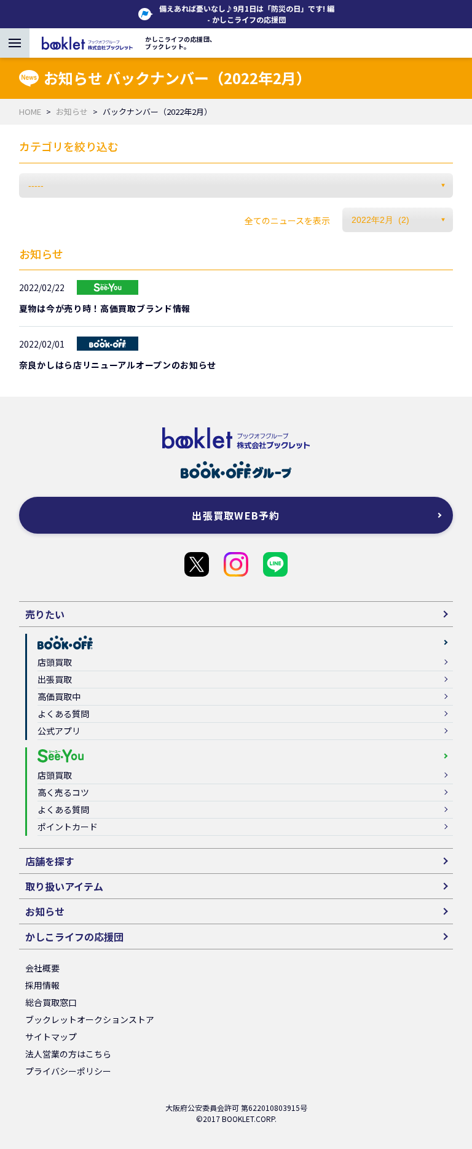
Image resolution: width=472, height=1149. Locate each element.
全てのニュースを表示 (287, 220)
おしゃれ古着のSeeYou (236, 564)
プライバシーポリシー (68, 1071)
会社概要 (42, 968)
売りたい (45, 614)
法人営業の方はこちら (68, 1054)
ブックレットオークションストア (89, 1019)
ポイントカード (67, 826)
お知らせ (72, 111)
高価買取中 (59, 696)
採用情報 (42, 985)
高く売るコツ (63, 792)
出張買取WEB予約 (236, 515)
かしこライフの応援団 (196, 564)
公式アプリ (59, 731)
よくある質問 (63, 713)
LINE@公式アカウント (275, 564)
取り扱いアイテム (64, 886)
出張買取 (54, 679)
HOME (30, 111)
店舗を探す (49, 861)
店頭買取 (54, 662)
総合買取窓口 (51, 1002)
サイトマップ (51, 1036)
